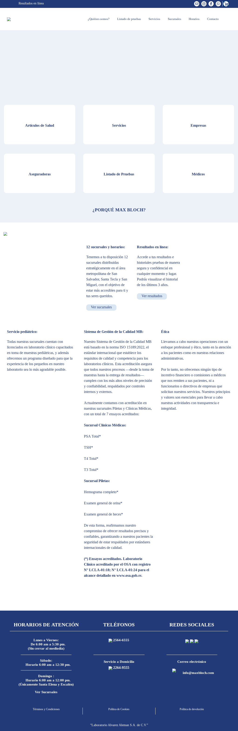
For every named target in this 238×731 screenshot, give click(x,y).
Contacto (212, 19)
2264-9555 (121, 668)
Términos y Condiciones (46, 709)
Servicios (154, 19)
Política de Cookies (118, 709)
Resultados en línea (31, 3)
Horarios (193, 19)
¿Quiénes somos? (98, 19)
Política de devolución (192, 709)
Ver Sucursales (46, 692)
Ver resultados (152, 296)
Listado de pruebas (128, 19)
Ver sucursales (101, 307)
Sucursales (174, 19)
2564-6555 (121, 640)
